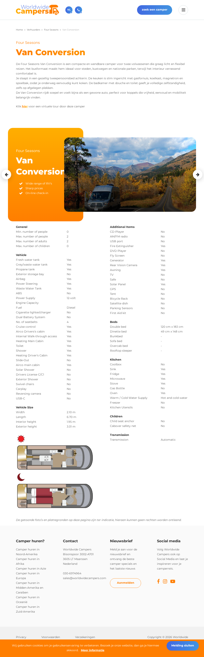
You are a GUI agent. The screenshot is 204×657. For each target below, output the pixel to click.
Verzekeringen (85, 637)
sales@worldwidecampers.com (84, 578)
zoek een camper (154, 9)
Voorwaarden (50, 637)
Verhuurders (33, 29)
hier (25, 106)
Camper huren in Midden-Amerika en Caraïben (29, 587)
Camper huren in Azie (31, 568)
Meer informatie (92, 650)
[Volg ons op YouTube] (172, 581)
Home (19, 29)
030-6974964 (72, 573)
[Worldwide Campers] (37, 9)
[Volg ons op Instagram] (165, 581)
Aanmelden (125, 582)
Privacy (21, 637)
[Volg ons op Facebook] (158, 581)
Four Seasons (51, 29)
